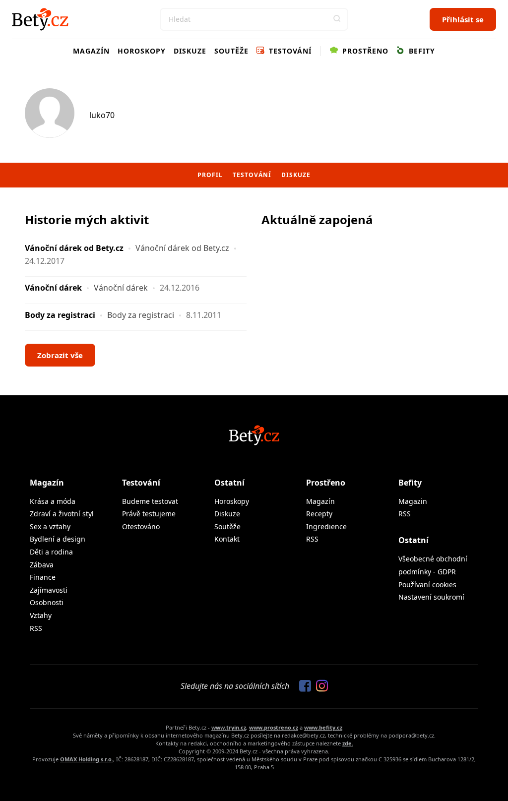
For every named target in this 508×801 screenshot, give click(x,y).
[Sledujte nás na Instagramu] (319, 686)
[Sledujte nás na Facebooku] (302, 686)
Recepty (319, 513)
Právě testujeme (149, 513)
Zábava (42, 564)
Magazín (91, 51)
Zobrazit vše (60, 355)
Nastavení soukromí (431, 597)
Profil (210, 175)
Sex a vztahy (50, 526)
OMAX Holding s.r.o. (86, 759)
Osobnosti (47, 602)
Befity (420, 51)
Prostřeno (364, 51)
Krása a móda (52, 501)
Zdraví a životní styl (62, 513)
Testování (289, 51)
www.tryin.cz (228, 727)
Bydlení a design (57, 539)
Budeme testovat (150, 501)
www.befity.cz (323, 727)
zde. (347, 743)
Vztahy (41, 615)
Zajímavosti (48, 590)
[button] (336, 19)
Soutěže (231, 51)
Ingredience (326, 526)
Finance (43, 577)
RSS (36, 628)
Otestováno (141, 526)
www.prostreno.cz (273, 727)
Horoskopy (142, 51)
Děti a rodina (51, 551)
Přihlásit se (463, 19)
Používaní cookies (427, 584)
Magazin (412, 501)
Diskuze (190, 51)
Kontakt (227, 539)
